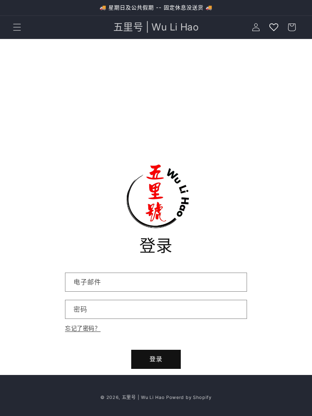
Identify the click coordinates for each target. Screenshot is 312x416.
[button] (17, 27)
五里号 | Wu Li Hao (143, 397)
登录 (156, 359)
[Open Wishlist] (274, 27)
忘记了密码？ (83, 328)
